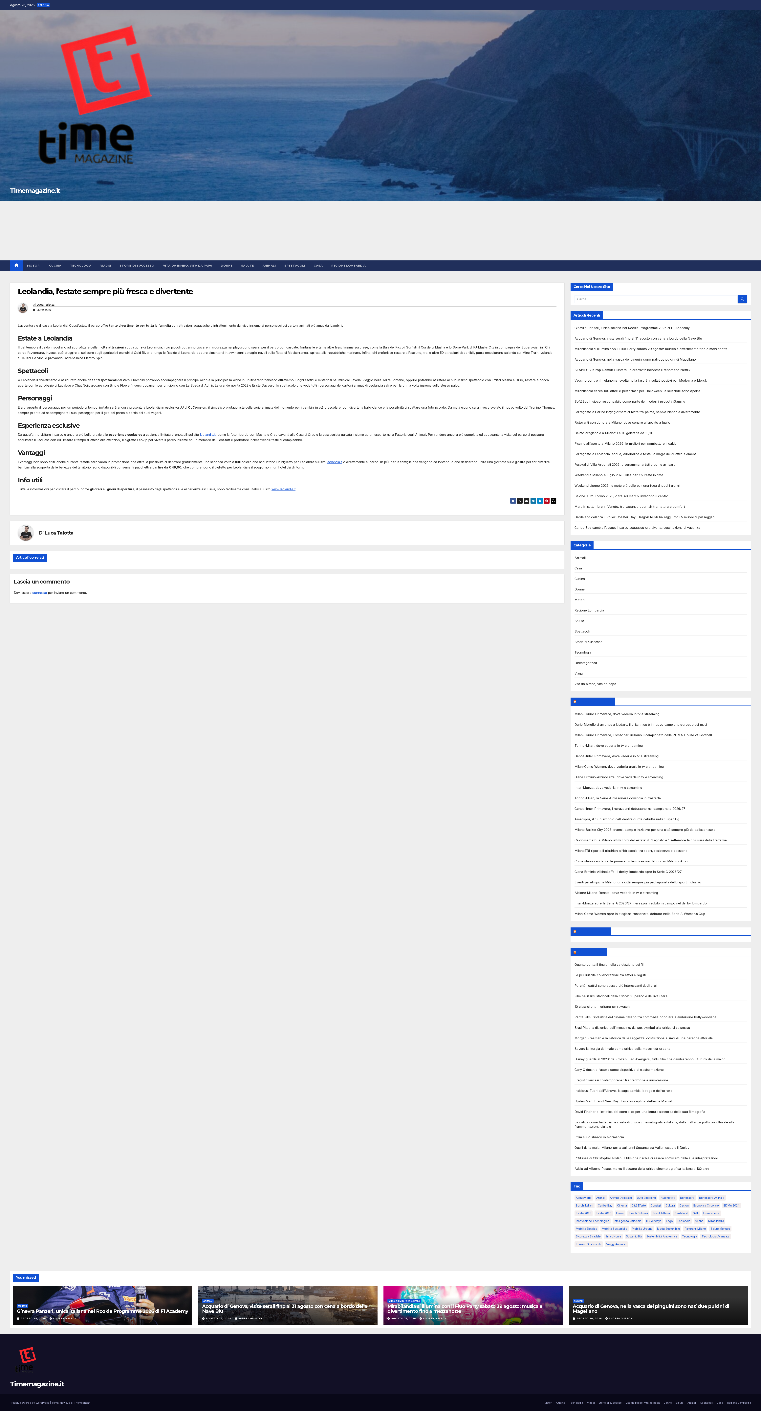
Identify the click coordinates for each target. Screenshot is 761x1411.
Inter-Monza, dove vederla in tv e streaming (608, 788)
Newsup (65, 1402)
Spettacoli (294, 265)
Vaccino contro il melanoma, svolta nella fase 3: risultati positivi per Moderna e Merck (641, 380)
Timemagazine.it (35, 191)
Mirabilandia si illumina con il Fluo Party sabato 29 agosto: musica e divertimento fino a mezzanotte (651, 349)
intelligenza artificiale (627, 1221)
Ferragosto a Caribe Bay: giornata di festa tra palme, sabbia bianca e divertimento (637, 412)
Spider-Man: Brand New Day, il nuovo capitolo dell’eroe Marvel (623, 1101)
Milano (699, 1221)
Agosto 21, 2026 (404, 1318)
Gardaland (681, 1213)
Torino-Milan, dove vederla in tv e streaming (609, 746)
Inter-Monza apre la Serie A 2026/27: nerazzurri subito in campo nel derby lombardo (641, 903)
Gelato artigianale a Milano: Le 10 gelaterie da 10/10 (614, 433)
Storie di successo (137, 265)
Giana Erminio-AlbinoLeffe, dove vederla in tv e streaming (619, 777)
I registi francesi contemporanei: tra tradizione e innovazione (621, 1080)
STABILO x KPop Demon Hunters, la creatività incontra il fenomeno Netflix (632, 370)
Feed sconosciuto (592, 931)
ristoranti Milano (695, 1228)
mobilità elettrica (586, 1228)
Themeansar (82, 1402)
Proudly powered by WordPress (30, 1402)
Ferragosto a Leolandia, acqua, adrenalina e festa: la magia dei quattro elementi (636, 454)
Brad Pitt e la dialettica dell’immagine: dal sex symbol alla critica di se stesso (632, 1028)
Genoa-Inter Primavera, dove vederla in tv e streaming (617, 756)
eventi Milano (661, 1213)
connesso (39, 593)
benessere (687, 1197)
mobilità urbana (642, 1228)
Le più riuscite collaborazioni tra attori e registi (610, 975)
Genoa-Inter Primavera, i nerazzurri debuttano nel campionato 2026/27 (630, 809)
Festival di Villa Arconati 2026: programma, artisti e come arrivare (625, 464)
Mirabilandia (716, 1221)
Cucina (55, 265)
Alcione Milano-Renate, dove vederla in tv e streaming (616, 893)
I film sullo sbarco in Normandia (599, 1137)
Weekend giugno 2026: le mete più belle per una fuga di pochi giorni (627, 486)
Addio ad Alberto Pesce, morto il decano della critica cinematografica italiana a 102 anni (642, 1169)
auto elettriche (646, 1197)
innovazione (711, 1213)
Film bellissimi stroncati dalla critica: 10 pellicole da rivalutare (621, 996)
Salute (247, 265)
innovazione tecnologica (592, 1221)
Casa (318, 265)
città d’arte (639, 1205)
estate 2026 (603, 1213)
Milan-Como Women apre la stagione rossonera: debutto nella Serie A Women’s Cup (640, 914)
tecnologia (689, 1236)
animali (600, 1197)
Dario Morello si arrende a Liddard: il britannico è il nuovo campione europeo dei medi (641, 725)
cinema (622, 1205)
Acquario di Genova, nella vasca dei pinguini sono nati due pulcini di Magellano (635, 359)
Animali (269, 265)
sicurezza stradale (588, 1236)
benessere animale (711, 1197)
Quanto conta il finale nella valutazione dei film (610, 965)
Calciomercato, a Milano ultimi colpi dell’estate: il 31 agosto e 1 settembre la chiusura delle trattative (651, 840)
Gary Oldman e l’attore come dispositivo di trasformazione (619, 1070)
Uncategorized (586, 663)
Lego (669, 1221)
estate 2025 (583, 1213)
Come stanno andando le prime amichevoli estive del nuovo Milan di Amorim (633, 861)
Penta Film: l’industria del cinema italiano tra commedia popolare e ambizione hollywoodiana (645, 1017)
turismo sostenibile (588, 1244)
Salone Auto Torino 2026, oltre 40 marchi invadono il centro (621, 496)
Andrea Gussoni (65, 1318)
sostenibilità (634, 1236)
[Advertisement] (380, 230)
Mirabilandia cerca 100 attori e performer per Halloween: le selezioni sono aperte (637, 391)
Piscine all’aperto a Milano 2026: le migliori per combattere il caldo (626, 443)
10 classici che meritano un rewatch (602, 1007)
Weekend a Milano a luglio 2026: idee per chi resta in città (619, 475)
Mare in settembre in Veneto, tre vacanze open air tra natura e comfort (630, 507)
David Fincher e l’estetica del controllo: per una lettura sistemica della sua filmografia (640, 1112)
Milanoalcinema (590, 952)
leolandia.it (208, 435)
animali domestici (621, 1197)
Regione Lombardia (348, 265)
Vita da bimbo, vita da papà (187, 265)
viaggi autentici (616, 1244)
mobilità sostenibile (614, 1228)
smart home (613, 1236)
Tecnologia (81, 265)
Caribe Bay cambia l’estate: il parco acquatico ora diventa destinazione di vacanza (637, 528)
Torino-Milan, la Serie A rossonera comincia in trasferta (618, 798)
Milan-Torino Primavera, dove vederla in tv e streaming (617, 714)
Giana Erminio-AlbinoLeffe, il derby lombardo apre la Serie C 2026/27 (628, 872)
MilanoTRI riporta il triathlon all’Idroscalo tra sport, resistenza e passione (631, 851)
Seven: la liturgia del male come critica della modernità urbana (622, 1049)
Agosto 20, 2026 (589, 1318)
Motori (33, 265)
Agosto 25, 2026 (34, 1318)
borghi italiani (584, 1205)
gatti (696, 1213)
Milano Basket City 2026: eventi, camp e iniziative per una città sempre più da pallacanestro (645, 830)
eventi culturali (638, 1213)
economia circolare (706, 1205)
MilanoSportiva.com (594, 701)
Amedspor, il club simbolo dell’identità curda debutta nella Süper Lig (627, 819)
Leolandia (684, 1221)
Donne (226, 265)
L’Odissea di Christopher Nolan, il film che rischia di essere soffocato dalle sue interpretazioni (646, 1158)
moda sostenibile (668, 1228)
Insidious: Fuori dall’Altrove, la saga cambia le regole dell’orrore (623, 1091)
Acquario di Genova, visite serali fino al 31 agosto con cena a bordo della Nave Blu (638, 338)
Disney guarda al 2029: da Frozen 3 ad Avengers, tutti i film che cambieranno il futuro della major (650, 1059)
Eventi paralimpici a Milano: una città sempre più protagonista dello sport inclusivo (638, 882)
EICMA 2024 (731, 1205)
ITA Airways (653, 1221)
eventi (620, 1213)
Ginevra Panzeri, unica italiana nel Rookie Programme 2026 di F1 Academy (632, 328)
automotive (668, 1197)
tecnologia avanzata (715, 1236)
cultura (670, 1205)
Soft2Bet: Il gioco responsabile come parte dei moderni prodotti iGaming (630, 401)
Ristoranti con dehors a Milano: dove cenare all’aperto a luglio (622, 422)
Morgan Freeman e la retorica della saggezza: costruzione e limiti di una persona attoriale (644, 1038)
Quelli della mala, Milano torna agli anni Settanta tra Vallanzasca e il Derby (632, 1148)
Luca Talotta (45, 304)
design (684, 1205)
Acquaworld (584, 1197)
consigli (656, 1205)
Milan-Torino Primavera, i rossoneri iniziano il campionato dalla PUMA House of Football (643, 735)
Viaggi (105, 265)
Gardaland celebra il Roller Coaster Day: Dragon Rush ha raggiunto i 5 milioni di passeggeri (645, 517)
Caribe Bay (605, 1205)
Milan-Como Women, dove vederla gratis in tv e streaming (619, 767)
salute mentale (720, 1228)
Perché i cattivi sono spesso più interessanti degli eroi (616, 986)
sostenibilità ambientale (661, 1236)
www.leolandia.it (283, 489)
